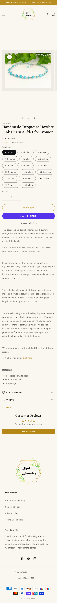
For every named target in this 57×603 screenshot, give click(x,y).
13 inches (44, 178)
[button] (3, 14)
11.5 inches (45, 172)
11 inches (28, 172)
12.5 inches (27, 178)
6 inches (9, 152)
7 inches (42, 152)
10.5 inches (10, 172)
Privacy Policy (11, 513)
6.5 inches (25, 152)
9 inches (9, 165)
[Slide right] (35, 118)
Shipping (5, 142)
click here (27, 357)
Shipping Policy (12, 506)
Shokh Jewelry (31, 598)
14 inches (28, 185)
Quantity (6, 191)
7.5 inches (10, 158)
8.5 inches (43, 158)
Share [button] (8, 407)
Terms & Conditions (14, 519)
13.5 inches (10, 185)
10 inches (42, 165)
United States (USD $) (27, 578)
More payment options (28, 223)
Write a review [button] (28, 431)
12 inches (9, 178)
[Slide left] (22, 118)
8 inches (27, 158)
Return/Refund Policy (15, 500)
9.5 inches (25, 165)
